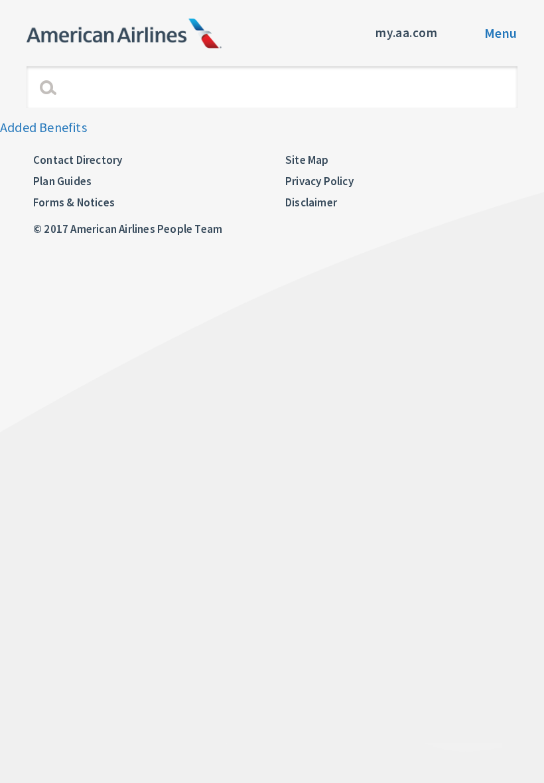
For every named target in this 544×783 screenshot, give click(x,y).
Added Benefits (43, 127)
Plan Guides (62, 181)
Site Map (307, 160)
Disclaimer (311, 202)
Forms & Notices (74, 202)
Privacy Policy (319, 181)
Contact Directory (77, 160)
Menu (500, 33)
